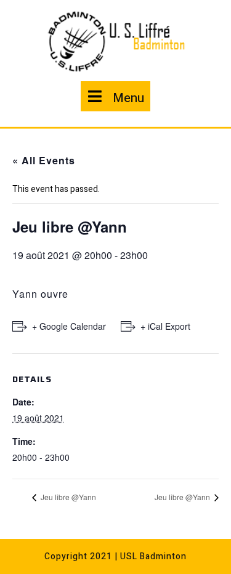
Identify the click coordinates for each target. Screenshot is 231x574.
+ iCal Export (165, 326)
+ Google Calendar (69, 326)
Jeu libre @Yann (67, 497)
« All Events (43, 160)
